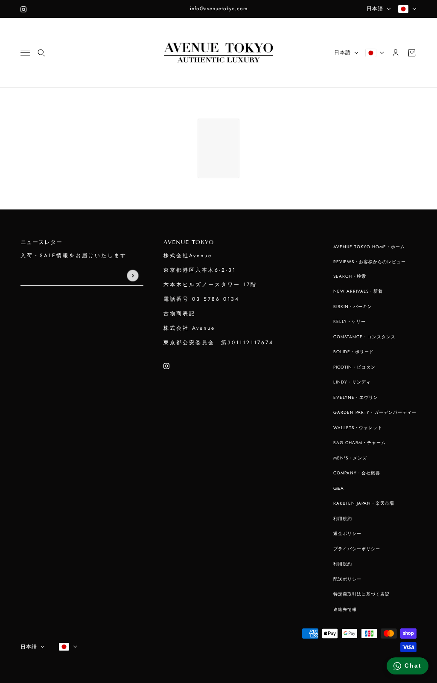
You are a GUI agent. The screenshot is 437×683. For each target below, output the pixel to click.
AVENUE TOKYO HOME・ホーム (369, 247)
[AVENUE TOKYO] (218, 53)
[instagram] (23, 9)
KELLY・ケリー (349, 321)
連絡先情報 (345, 609)
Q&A (338, 488)
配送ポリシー (347, 579)
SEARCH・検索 (349, 276)
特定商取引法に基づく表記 (361, 594)
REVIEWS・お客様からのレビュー (369, 262)
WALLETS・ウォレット (357, 427)
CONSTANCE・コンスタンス (364, 337)
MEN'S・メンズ (350, 458)
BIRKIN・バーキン (352, 306)
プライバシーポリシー (356, 549)
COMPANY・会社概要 (356, 473)
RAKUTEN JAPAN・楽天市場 (363, 503)
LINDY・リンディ (352, 382)
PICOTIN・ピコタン (354, 367)
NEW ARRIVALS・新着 (358, 291)
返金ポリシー (347, 533)
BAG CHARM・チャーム (359, 442)
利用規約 (342, 518)
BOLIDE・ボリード (353, 352)
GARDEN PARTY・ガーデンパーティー (375, 412)
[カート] (412, 53)
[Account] (395, 53)
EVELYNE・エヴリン (355, 397)
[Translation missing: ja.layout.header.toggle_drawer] (25, 52)
